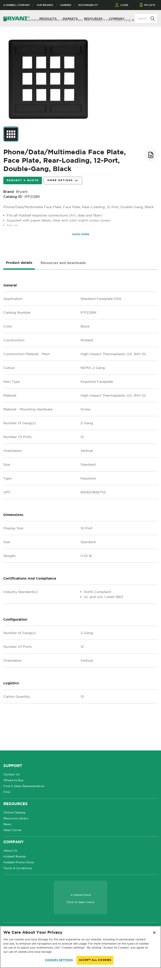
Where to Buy (13, 780)
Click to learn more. (80, 902)
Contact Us (11, 774)
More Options (60, 180)
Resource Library (15, 818)
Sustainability (88, 5)
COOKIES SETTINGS (59, 960)
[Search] (153, 18)
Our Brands (45, 5)
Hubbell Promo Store (18, 862)
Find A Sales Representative (23, 786)
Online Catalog (14, 812)
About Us (10, 850)
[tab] (19, 263)
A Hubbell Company (16, 5)
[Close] (154, 932)
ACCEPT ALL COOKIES (95, 960)
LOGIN (124, 5)
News (7, 824)
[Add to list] (151, 155)
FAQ (6, 792)
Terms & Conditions (17, 868)
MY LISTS (149, 5)
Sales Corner (12, 830)
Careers (65, 5)
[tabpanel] (80, 510)
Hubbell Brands (14, 856)
